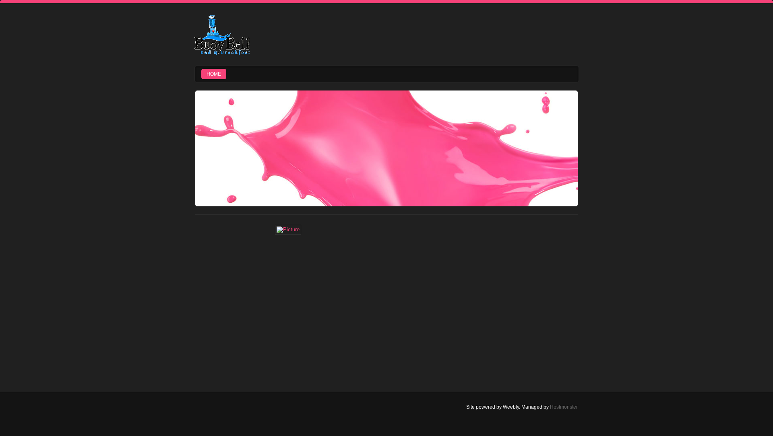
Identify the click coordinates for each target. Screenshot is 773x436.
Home (214, 74)
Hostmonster (564, 407)
